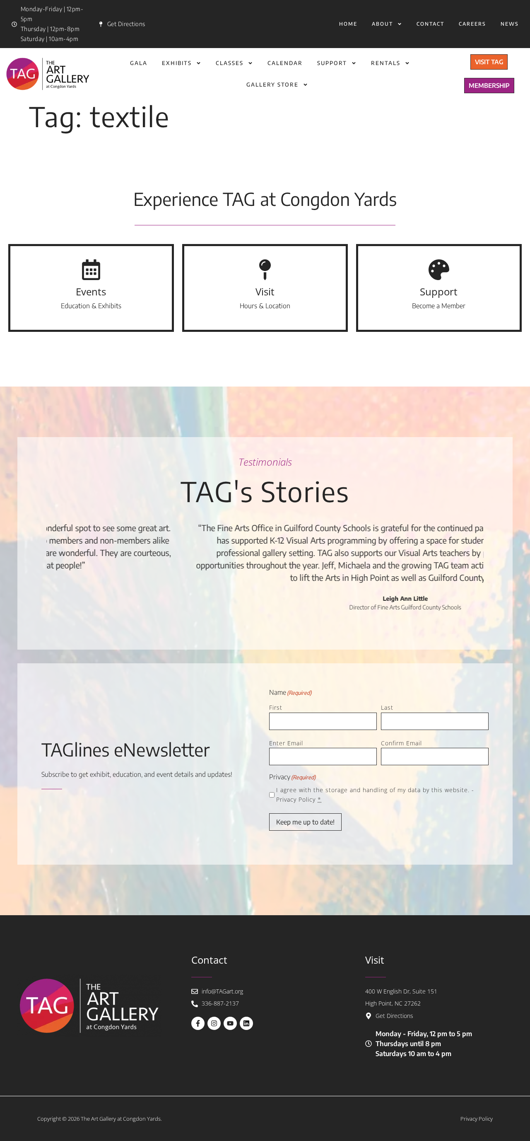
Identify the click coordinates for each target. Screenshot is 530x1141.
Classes (229, 63)
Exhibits (177, 63)
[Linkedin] (246, 1023)
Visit (265, 291)
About (382, 24)
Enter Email (286, 743)
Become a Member (438, 306)
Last (387, 707)
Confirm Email (401, 743)
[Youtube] (230, 1023)
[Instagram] (214, 1023)
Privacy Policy (296, 799)
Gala (138, 63)
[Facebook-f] (198, 1023)
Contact (430, 24)
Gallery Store (272, 84)
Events (91, 291)
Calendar (285, 63)
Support (332, 63)
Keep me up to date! (305, 822)
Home (348, 24)
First (275, 707)
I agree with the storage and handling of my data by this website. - (375, 794)
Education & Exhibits (91, 306)
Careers (472, 24)
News (510, 24)
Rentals (385, 63)
